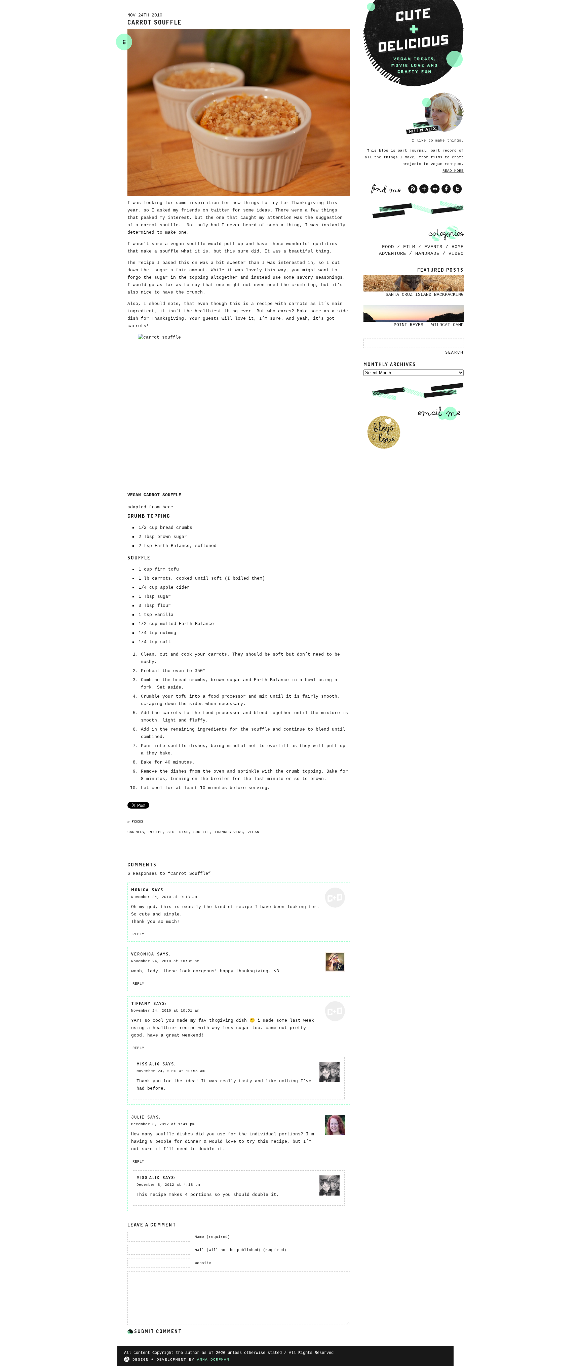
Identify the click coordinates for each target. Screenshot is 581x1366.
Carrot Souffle (154, 22)
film (409, 246)
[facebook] (446, 189)
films (436, 157)
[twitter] (457, 189)
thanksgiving (229, 832)
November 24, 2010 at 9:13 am (164, 897)
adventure (392, 253)
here (167, 507)
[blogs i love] (383, 432)
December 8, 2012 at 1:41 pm (163, 1124)
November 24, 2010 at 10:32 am (165, 961)
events (433, 246)
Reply (138, 934)
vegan (253, 832)
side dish (178, 832)
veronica (142, 954)
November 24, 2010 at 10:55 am (171, 1071)
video (456, 253)
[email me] (436, 413)
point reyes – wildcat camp (429, 324)
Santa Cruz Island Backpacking (425, 294)
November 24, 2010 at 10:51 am (165, 1011)
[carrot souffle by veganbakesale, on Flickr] (238, 409)
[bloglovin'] (424, 189)
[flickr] (435, 189)
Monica (140, 889)
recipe (156, 832)
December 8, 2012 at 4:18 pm (168, 1185)
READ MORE (453, 171)
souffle (201, 832)
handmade (427, 253)
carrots (135, 832)
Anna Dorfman (213, 1360)
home (458, 246)
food (137, 821)
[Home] (413, 43)
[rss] (413, 189)
